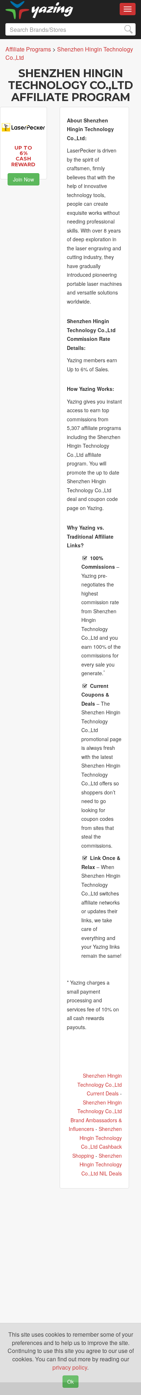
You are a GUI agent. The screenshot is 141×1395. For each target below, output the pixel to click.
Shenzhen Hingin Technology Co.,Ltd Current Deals (99, 1084)
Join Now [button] (23, 179)
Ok (70, 1381)
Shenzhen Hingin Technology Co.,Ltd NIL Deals (101, 1164)
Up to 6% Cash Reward (23, 156)
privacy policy (69, 1367)
